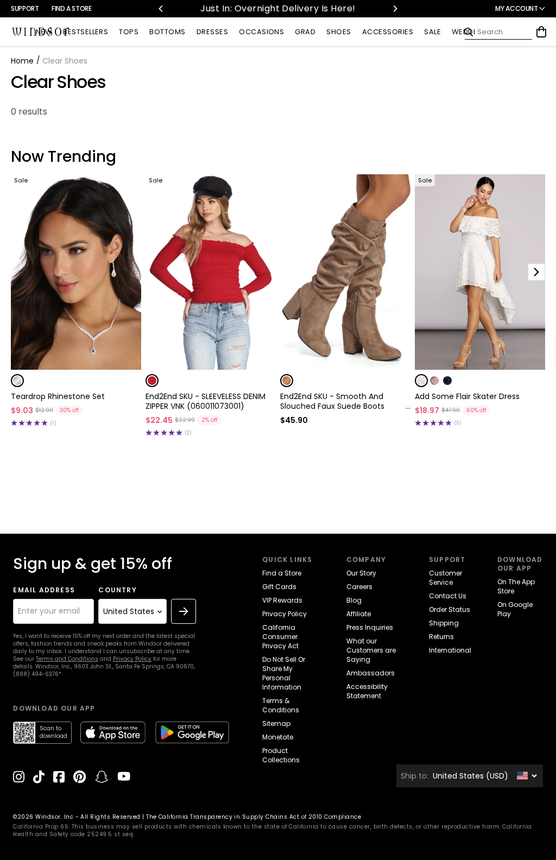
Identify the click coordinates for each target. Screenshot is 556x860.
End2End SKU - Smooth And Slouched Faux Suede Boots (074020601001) (332, 401)
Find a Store (72, 8)
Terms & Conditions (280, 705)
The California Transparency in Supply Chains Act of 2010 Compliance (253, 817)
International (450, 650)
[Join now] (183, 611)
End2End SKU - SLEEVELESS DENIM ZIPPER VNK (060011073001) (206, 401)
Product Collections (281, 755)
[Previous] (161, 8)
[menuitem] (44, 32)
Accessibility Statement (367, 691)
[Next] (394, 8)
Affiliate (358, 613)
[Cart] (541, 32)
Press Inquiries (369, 627)
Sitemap (276, 723)
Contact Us (447, 595)
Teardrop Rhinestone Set (58, 396)
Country (117, 590)
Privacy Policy (132, 659)
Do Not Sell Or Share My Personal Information (283, 673)
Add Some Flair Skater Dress (467, 396)
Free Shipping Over (280, 8)
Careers (359, 586)
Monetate (277, 737)
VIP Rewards (282, 600)
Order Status (449, 609)
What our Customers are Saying (371, 650)
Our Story (361, 573)
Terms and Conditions (67, 659)
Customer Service (445, 577)
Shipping (444, 623)
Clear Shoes (58, 82)
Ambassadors (370, 673)
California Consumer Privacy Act (280, 636)
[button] (17, 380)
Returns (441, 636)
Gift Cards (279, 586)
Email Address (44, 590)
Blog (354, 600)
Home (22, 61)
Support (25, 8)
